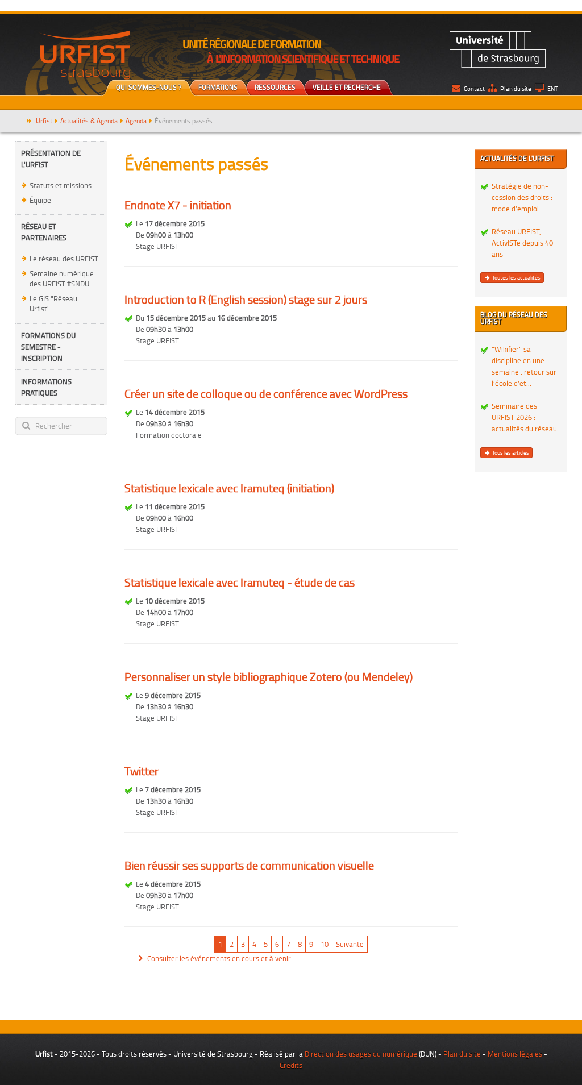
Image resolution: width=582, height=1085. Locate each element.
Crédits (291, 1065)
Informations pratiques (46, 387)
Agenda (136, 121)
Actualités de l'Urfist (517, 158)
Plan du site (515, 88)
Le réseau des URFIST (64, 258)
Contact (474, 88)
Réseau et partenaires (43, 232)
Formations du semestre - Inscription (48, 346)
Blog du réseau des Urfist (513, 318)
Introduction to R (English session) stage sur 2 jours (245, 299)
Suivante (350, 944)
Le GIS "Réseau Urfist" (53, 303)
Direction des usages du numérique (361, 1054)
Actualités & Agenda (89, 121)
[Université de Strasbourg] (498, 48)
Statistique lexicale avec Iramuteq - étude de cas (239, 582)
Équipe (40, 200)
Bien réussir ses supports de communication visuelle (249, 865)
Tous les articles (510, 452)
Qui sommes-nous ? (148, 87)
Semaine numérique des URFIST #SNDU (62, 278)
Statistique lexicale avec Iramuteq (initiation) (229, 488)
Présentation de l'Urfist (51, 158)
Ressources (275, 87)
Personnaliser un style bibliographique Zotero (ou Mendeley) (268, 676)
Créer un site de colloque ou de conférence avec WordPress (266, 393)
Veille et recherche (347, 87)
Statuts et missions (61, 185)
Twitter (141, 771)
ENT (552, 88)
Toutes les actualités (516, 277)
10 (325, 944)
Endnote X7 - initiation (177, 205)
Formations (218, 87)
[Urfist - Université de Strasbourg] (84, 54)
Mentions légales (515, 1054)
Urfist (44, 121)
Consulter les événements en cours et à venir (219, 958)
